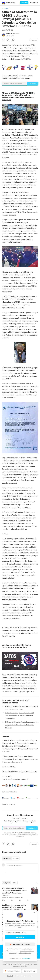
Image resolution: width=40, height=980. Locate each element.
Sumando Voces (9, 702)
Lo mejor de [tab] (6, 883)
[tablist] (11, 858)
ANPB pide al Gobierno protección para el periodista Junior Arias (21, 708)
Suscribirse (24, 3)
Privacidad (26, 964)
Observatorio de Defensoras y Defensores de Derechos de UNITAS (16, 57)
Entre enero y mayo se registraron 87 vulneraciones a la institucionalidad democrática (19, 716)
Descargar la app (29, 971)
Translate (6, 8)
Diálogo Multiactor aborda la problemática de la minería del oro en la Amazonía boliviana (21, 725)
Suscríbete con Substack (21, 944)
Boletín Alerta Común (13, 33)
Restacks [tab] (15, 858)
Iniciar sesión (34, 3)
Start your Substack (13, 971)
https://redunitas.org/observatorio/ (15, 779)
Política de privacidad (25, 953)
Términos (34, 964)
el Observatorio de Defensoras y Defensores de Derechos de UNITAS (19, 676)
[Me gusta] (3, 40)
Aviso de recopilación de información (20, 834)
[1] (36, 547)
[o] (20, 256)
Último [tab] (14, 883)
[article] (20, 894)
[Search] (36, 883)
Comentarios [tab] (7, 858)
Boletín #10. (6, 895)
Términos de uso (26, 949)
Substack (10, 976)
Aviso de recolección (20, 966)
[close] (34, 912)
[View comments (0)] (8, 40)
